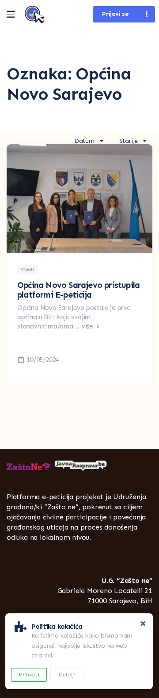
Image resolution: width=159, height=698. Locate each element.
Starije (128, 141)
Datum (84, 141)
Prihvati (29, 675)
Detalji (67, 675)
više (88, 326)
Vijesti (27, 269)
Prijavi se (115, 14)
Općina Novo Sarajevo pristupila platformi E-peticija (78, 290)
